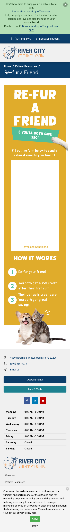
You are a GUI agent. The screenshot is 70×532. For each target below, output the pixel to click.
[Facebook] (27, 400)
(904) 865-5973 (18, 363)
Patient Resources (26, 66)
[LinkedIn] (35, 400)
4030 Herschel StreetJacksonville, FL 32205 (33, 357)
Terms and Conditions (35, 247)
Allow (35, 519)
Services (10, 475)
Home (7, 66)
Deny (35, 526)
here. (34, 512)
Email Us (14, 369)
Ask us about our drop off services (31, 11)
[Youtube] (43, 400)
